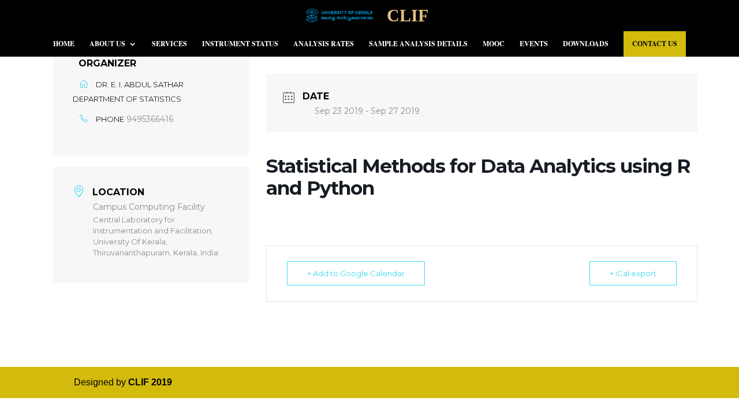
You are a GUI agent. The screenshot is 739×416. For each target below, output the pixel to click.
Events (534, 44)
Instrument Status (240, 44)
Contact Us (654, 44)
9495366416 (149, 119)
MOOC (494, 44)
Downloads (586, 44)
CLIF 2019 (150, 382)
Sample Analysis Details (418, 44)
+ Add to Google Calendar (356, 273)
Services (169, 44)
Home (63, 44)
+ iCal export (633, 273)
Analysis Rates (323, 44)
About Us (107, 44)
